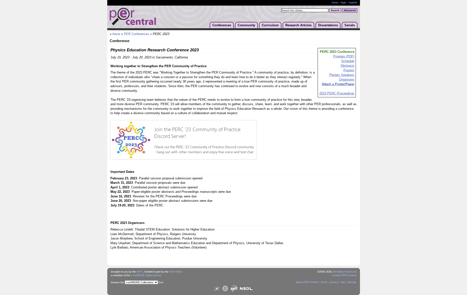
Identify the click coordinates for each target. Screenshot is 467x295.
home (335, 2)
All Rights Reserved (344, 271)
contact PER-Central (344, 275)
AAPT (139, 271)
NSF (172, 271)
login (343, 2)
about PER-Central (307, 282)
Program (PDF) (343, 56)
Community (246, 25)
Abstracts (347, 65)
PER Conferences (136, 34)
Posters (348, 70)
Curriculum (270, 25)
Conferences (221, 25)
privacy (334, 282)
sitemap (351, 282)
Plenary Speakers (341, 75)
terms (324, 282)
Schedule (347, 61)
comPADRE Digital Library (146, 275)
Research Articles (298, 25)
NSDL (179, 271)
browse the (117, 282)
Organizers (346, 79)
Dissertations (328, 25)
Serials (349, 25)
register (353, 2)
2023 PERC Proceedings (336, 93)
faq (343, 282)
